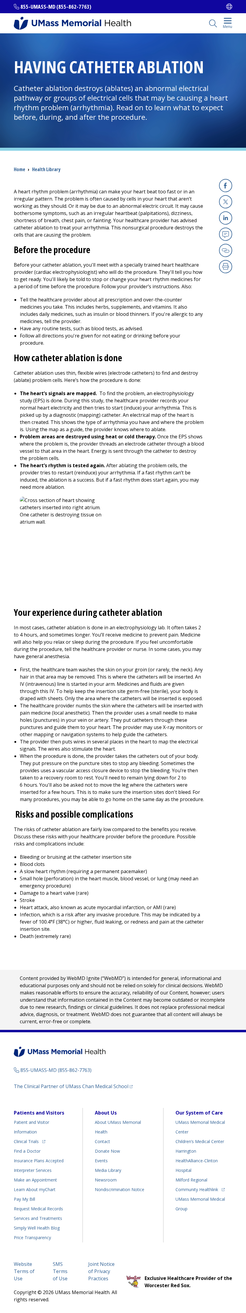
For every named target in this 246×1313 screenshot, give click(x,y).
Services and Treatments (38, 1218)
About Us (106, 1112)
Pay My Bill (24, 1199)
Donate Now (107, 1151)
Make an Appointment (35, 1180)
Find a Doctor (27, 1151)
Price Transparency (32, 1237)
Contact (102, 1141)
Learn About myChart (35, 1189)
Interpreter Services (33, 1170)
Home (19, 169)
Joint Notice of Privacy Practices (101, 1271)
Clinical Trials (29, 1141)
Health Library (46, 169)
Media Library (108, 1170)
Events (101, 1160)
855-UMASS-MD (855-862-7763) (55, 6)
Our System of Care (199, 1112)
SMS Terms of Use (60, 1271)
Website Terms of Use (24, 1271)
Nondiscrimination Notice (119, 1189)
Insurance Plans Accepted (39, 1160)
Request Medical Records (38, 1209)
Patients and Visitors (39, 1112)
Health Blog (37, 1228)
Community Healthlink (197, 1189)
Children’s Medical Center (200, 1141)
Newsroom (106, 1180)
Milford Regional (191, 1180)
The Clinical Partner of (73, 1086)
